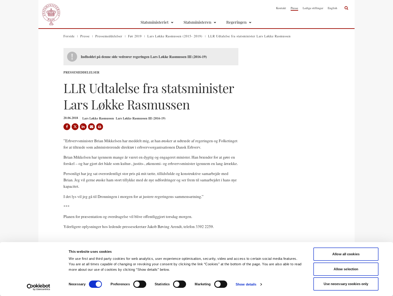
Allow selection (346, 269)
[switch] (139, 284)
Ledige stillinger (313, 8)
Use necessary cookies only (346, 284)
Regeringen (236, 22)
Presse (294, 8)
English (332, 8)
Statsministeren (197, 22)
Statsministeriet (155, 22)
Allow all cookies (346, 254)
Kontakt (281, 8)
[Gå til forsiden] (51, 8)
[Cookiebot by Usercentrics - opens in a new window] (38, 287)
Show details (246, 284)
